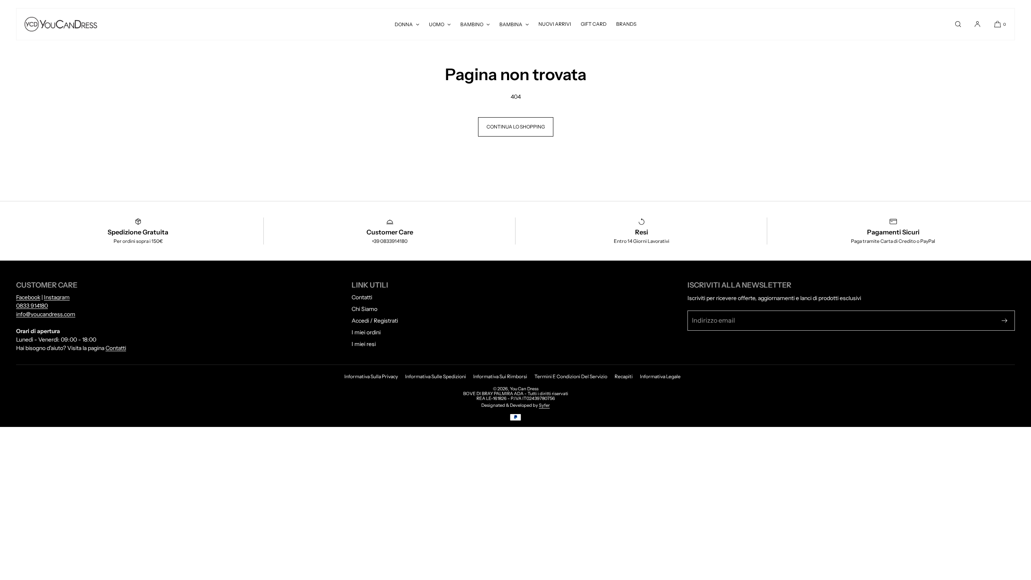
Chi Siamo (364, 309)
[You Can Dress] (61, 24)
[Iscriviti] (1004, 320)
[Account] (977, 24)
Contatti (116, 348)
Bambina (510, 24)
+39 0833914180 (390, 241)
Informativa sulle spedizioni (435, 376)
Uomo (436, 24)
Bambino (471, 24)
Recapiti (624, 376)
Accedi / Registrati (375, 320)
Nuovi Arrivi (554, 24)
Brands (626, 24)
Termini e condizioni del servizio (570, 376)
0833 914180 (32, 305)
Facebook (28, 297)
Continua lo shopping (516, 127)
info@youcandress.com (45, 314)
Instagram (57, 297)
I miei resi (364, 344)
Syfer (544, 405)
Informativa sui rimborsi (500, 376)
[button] (958, 24)
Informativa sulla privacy (371, 376)
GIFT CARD (594, 24)
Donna (404, 24)
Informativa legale (660, 376)
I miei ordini (366, 332)
